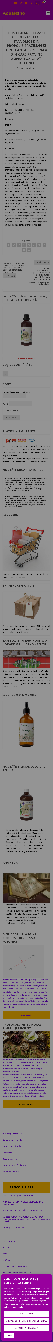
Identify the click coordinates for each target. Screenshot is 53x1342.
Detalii (9, 1335)
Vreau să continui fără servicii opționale (26, 1321)
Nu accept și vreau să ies (27, 1328)
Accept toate (26, 1314)
